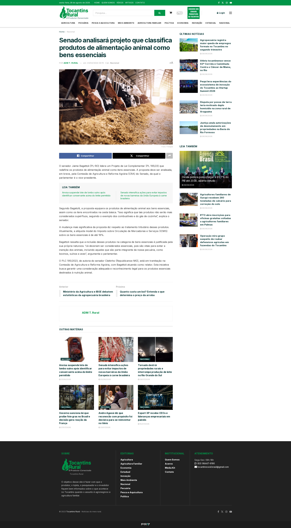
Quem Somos (172, 459)
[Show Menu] (230, 13)
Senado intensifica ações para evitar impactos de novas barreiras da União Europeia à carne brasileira (143, 195)
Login (222, 13)
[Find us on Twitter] (223, 3)
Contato (169, 472)
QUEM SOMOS (108, 3)
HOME (97, 3)
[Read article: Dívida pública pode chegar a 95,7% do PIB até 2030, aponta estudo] (206, 169)
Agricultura (68, 23)
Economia (183, 23)
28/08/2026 (206, 54)
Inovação (197, 23)
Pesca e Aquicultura (103, 23)
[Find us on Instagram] (227, 3)
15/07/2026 (144, 424)
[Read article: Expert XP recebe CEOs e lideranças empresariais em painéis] (155, 397)
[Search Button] (159, 13)
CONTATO (140, 3)
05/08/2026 (105, 379)
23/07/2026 (105, 427)
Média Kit (170, 467)
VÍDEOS (120, 3)
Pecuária (83, 23)
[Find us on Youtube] (231, 3)
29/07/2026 (144, 379)
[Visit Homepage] (74, 13)
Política (169, 23)
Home (62, 32)
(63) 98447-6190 (206, 463)
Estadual (211, 23)
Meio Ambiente (126, 23)
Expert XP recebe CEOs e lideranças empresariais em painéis (154, 416)
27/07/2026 (65, 427)
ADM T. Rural (71, 63)
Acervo (169, 463)
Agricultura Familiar (149, 23)
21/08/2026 (65, 379)
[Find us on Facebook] (218, 3)
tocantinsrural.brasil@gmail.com (213, 467)
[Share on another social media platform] (169, 156)
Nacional (224, 23)
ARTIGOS (129, 3)
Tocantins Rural (73, 511)
